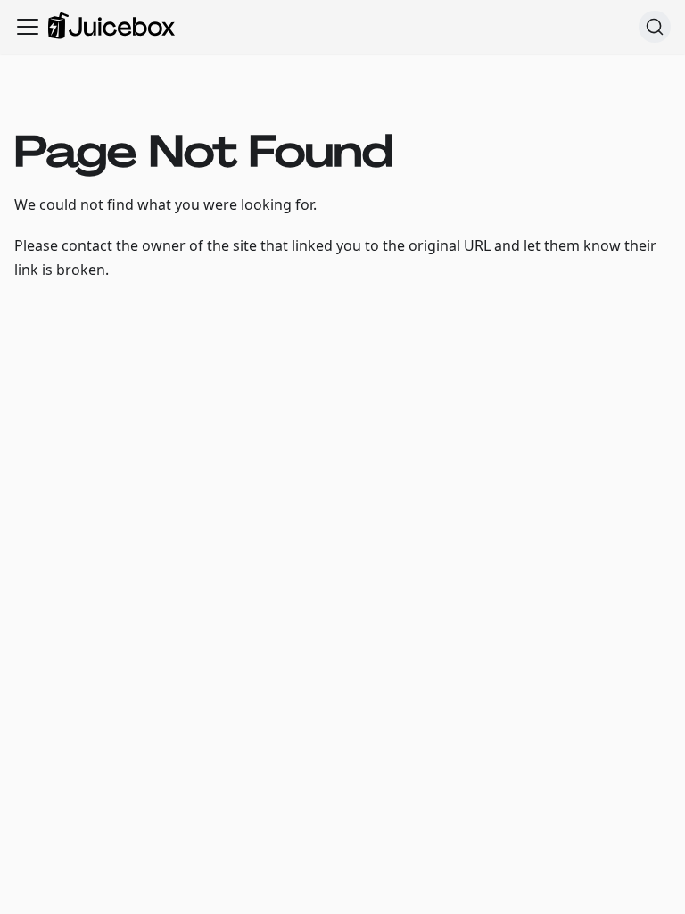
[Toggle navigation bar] (27, 26)
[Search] (655, 27)
